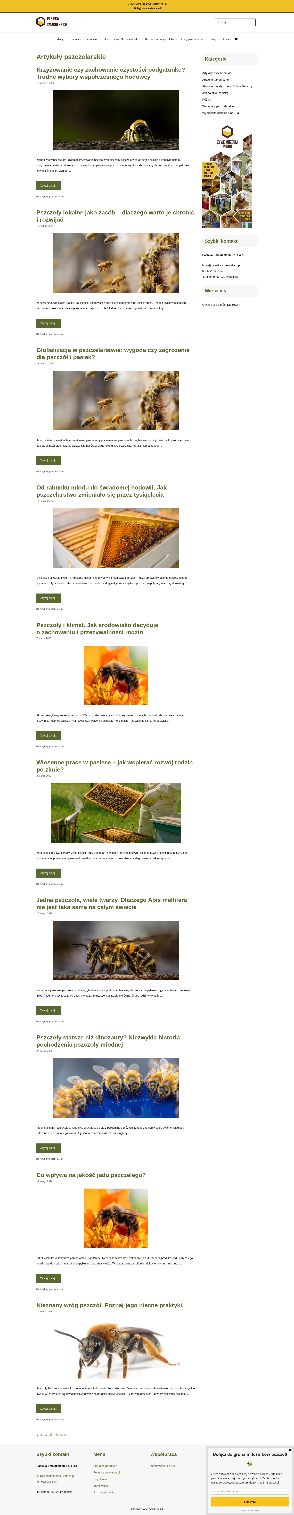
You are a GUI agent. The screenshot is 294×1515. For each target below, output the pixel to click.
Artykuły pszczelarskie (52, 196)
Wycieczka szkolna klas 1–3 (220, 113)
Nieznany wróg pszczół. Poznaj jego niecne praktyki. (110, 1305)
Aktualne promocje (105, 1466)
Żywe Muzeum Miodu (126, 39)
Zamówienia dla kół (162, 1466)
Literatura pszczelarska (84, 39)
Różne (206, 99)
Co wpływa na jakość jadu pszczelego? (91, 1175)
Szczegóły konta (104, 1492)
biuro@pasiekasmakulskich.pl (221, 265)
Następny (60, 1434)
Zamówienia (101, 1485)
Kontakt (227, 39)
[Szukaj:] (235, 22)
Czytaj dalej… (49, 185)
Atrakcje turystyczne (215, 79)
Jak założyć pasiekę (215, 93)
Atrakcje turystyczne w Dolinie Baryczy (227, 86)
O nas (107, 39)
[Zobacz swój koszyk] (236, 39)
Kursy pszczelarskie (192, 39)
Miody (60, 39)
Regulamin (100, 1479)
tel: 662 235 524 (212, 271)
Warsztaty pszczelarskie (218, 106)
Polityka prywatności (106, 1472)
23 (51, 1434)
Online (206, 304)
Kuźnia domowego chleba (159, 39)
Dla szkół (219, 304)
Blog (213, 39)
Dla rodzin (233, 304)
